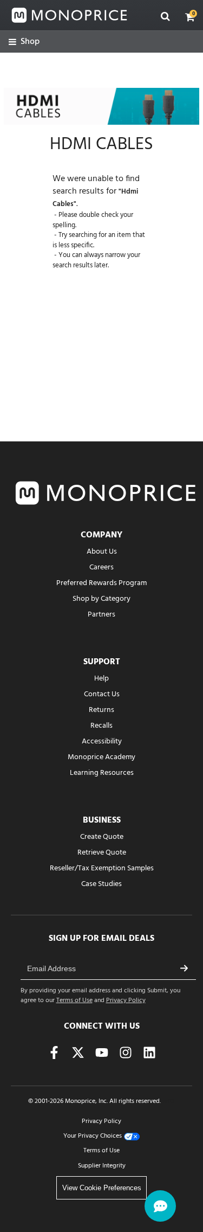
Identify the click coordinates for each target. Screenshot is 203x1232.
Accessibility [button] (102, 741)
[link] (24, 42)
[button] (190, 16)
